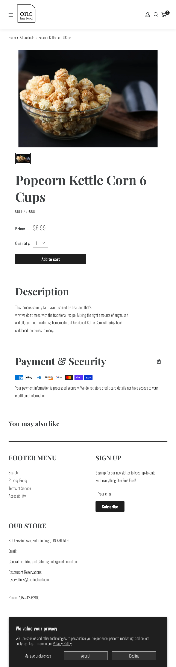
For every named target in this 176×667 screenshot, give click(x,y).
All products (27, 37)
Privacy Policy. (62, 643)
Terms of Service (20, 488)
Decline (134, 656)
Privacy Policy (18, 480)
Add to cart (50, 259)
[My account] (148, 14)
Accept (85, 656)
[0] (164, 14)
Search (13, 472)
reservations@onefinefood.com (29, 579)
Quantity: (22, 243)
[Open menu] (11, 15)
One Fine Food (25, 211)
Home (12, 37)
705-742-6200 (28, 597)
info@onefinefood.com (64, 561)
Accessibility (17, 496)
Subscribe (110, 506)
